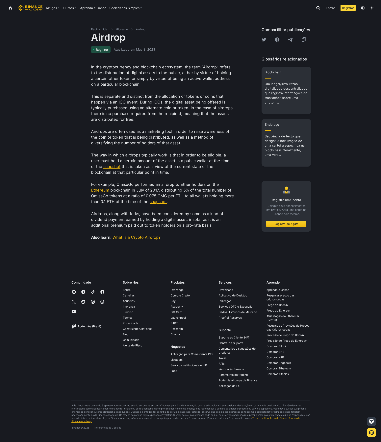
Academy (177, 306)
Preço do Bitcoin (277, 305)
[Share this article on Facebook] (277, 39)
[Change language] (363, 8)
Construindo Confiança (137, 328)
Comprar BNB (275, 351)
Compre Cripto (180, 295)
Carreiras (129, 295)
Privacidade (130, 323)
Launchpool (178, 317)
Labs (174, 370)
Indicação (225, 301)
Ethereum (100, 190)
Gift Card (176, 312)
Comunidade (131, 339)
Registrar (348, 8)
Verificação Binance (231, 369)
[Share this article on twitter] (264, 39)
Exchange (177, 289)
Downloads (226, 289)
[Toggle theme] (372, 8)
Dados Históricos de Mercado (238, 312)
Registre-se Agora (286, 223)
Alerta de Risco (132, 345)
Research (177, 328)
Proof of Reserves (230, 317)
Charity (175, 334)
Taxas (222, 358)
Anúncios (129, 301)
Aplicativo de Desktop (233, 295)
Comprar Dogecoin (279, 362)
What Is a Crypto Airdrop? (137, 237)
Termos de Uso (260, 418)
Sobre (127, 289)
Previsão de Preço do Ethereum (287, 340)
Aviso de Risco (278, 418)
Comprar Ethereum (279, 368)
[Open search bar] (316, 8)
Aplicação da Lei (229, 385)
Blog (126, 334)
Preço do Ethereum (279, 310)
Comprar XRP (275, 357)
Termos (127, 317)
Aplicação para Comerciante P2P (192, 354)
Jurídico (128, 312)
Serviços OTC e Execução (235, 306)
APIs (221, 363)
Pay (173, 301)
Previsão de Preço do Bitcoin (285, 335)
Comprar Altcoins (278, 374)
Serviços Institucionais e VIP (189, 365)
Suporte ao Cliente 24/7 (234, 337)
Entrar (330, 8)
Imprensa (129, 306)
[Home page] (30, 8)
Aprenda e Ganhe (278, 289)
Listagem (177, 359)
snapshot (111, 166)
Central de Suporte (231, 343)
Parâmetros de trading (233, 374)
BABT (174, 323)
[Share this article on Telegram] (290, 39)
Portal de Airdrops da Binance (238, 380)
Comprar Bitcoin (277, 346)
